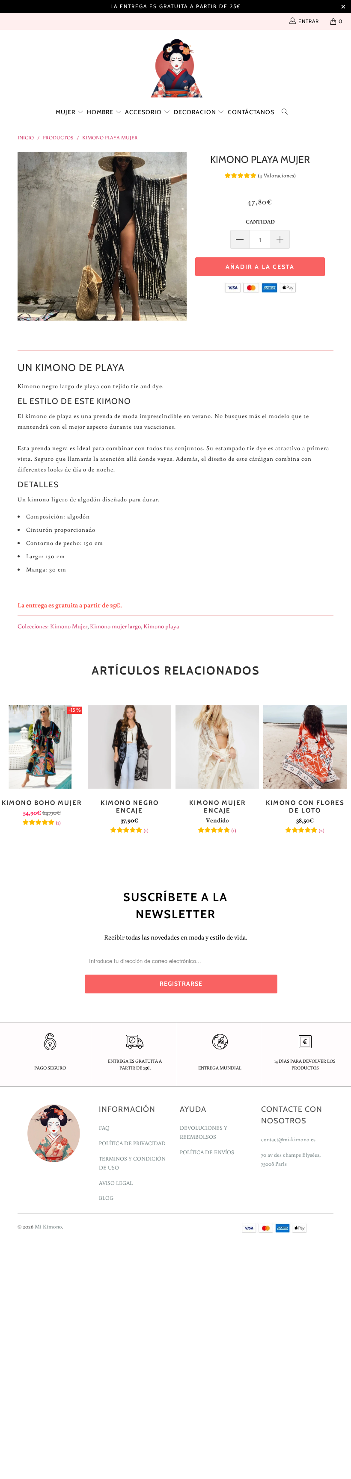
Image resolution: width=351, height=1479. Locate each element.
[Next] (178, 236)
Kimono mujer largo (115, 626)
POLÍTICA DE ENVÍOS (207, 1152)
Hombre (101, 112)
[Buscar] (286, 111)
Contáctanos (251, 112)
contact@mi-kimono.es (288, 1139)
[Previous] (26, 236)
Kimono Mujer (68, 626)
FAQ (104, 1127)
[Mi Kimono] (175, 66)
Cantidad (260, 221)
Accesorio (144, 112)
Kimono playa (161, 626)
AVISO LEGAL (116, 1183)
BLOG (106, 1198)
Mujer (66, 112)
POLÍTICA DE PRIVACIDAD (132, 1143)
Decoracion (196, 112)
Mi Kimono (48, 1226)
